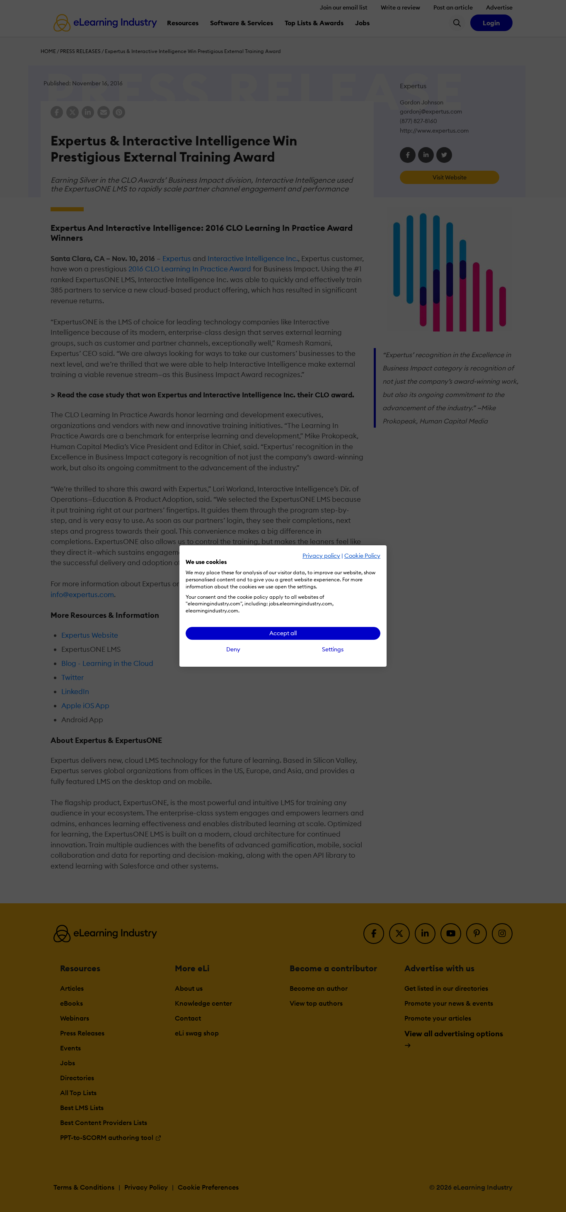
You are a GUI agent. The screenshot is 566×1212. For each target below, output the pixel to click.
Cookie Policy (362, 555)
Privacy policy (321, 555)
